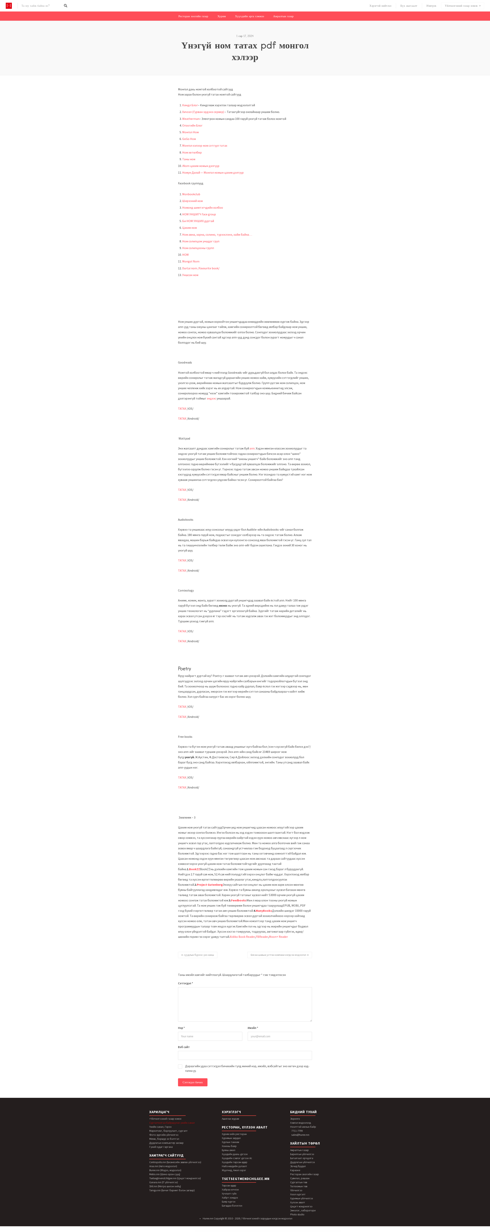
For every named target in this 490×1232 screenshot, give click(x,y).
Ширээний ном (192, 201)
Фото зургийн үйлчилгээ (163, 1134)
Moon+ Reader (278, 937)
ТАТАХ (182, 408)
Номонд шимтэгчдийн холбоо (202, 207)
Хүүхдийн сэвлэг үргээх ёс (237, 1158)
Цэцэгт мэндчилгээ (301, 1206)
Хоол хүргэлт (297, 1194)
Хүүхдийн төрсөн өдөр (234, 1162)
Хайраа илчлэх (230, 1189)
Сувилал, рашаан (300, 1178)
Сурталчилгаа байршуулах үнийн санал (172, 1122)
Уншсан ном (190, 275)
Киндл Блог (190, 105)
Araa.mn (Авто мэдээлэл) (163, 1166)
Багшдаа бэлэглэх (232, 1205)
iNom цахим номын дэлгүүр (200, 166)
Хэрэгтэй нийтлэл (380, 5)
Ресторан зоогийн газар (193, 16)
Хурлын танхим (230, 1142)
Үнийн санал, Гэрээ (160, 1126)
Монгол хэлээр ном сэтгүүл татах (204, 145)
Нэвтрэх (431, 5)
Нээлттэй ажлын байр (303, 1126)
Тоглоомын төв (298, 1186)
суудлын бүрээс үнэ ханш (199, 955)
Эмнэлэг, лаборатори (303, 1210)
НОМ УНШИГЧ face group (199, 214)
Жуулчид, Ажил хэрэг (234, 1170)
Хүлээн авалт (297, 1202)
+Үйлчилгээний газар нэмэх (165, 1118)
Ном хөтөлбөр (192, 152)
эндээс (211, 398)
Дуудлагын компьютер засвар (166, 1143)
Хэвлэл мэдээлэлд (300, 1122)
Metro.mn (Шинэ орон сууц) (164, 1174)
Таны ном (188, 159)
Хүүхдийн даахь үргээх (235, 1154)
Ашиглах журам (230, 1118)
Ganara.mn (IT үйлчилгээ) (163, 1182)
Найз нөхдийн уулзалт (234, 1166)
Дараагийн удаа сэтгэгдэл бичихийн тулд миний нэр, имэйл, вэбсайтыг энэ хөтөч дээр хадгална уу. (247, 1068)
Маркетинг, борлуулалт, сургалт (168, 1130)
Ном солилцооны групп (198, 248)
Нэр (181, 1028)
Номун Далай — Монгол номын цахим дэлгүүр (213, 172)
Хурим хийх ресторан (234, 1134)
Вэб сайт (184, 1047)
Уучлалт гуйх (229, 1193)
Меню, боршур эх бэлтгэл (164, 1138)
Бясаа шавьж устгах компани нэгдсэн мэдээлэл (278, 955)
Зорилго (295, 1118)
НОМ (185, 255)
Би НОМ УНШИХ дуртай (198, 221)
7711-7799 (297, 1130)
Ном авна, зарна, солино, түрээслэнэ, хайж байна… (217, 234)
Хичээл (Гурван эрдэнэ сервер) (203, 112)
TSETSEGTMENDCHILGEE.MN (246, 1178)
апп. (252, 448)
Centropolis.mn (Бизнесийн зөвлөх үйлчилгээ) (175, 1162)
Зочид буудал (298, 1166)
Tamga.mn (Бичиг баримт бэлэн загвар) (172, 1190)
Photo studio (297, 1214)
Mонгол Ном (190, 132)
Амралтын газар (283, 16)
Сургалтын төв (298, 1182)
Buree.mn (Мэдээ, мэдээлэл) (165, 1170)
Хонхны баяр (229, 1146)
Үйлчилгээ (296, 1190)
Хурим (221, 16)
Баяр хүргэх (228, 1201)
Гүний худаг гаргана (161, 1147)
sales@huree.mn (300, 1134)
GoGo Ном (189, 139)
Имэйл (253, 1028)
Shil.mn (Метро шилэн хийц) (165, 1186)
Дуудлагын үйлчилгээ (302, 1162)
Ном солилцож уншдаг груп (200, 241)
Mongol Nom (190, 261)
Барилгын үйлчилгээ (302, 1154)
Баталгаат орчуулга (301, 1158)
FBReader (262, 937)
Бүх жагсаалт (408, 5)
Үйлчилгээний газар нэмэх (461, 5)
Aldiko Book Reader (242, 937)
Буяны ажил (228, 1150)
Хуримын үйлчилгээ (301, 1198)
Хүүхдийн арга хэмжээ (249, 16)
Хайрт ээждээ (230, 1197)
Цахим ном (189, 228)
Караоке (295, 1170)
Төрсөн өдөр (229, 1185)
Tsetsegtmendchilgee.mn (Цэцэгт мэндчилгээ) (175, 1178)
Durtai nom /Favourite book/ (201, 268)
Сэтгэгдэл (185, 983)
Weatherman (190, 119)
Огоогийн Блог (192, 125)
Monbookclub (191, 194)
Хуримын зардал (231, 1138)
